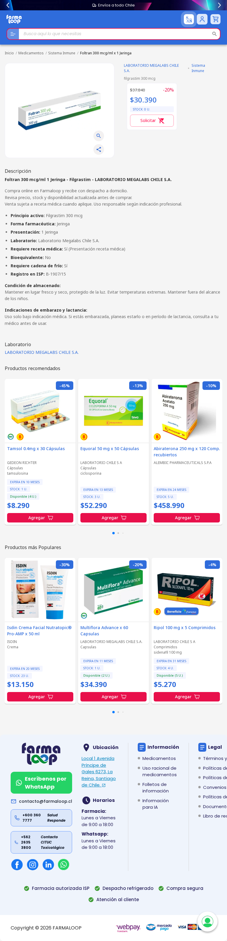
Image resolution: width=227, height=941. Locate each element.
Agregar (36, 517)
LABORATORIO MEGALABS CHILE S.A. (42, 352)
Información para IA (155, 803)
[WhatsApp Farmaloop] (63, 864)
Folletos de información (155, 787)
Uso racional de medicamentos (159, 771)
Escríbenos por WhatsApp (46, 782)
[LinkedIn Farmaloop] (48, 864)
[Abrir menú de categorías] (13, 34)
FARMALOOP (67, 927)
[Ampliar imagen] (98, 136)
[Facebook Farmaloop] (17, 864)
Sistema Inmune (61, 53)
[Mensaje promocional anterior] (8, 5)
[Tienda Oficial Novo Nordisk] (189, 19)
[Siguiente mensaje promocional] (219, 5)
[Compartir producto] (98, 149)
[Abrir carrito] (215, 19)
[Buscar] (214, 34)
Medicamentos (31, 53)
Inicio (9, 53)
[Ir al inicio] (14, 19)
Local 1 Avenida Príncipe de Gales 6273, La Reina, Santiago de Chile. (99, 771)
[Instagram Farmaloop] (32, 864)
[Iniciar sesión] (202, 19)
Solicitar (148, 120)
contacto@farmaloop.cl (45, 801)
